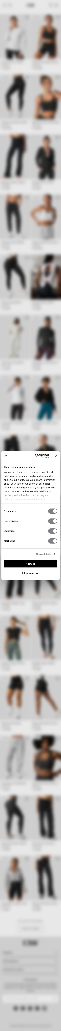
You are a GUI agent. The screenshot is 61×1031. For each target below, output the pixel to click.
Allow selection (30, 573)
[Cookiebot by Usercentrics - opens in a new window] (36, 456)
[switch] (52, 521)
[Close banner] (56, 456)
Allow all (30, 563)
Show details (43, 554)
